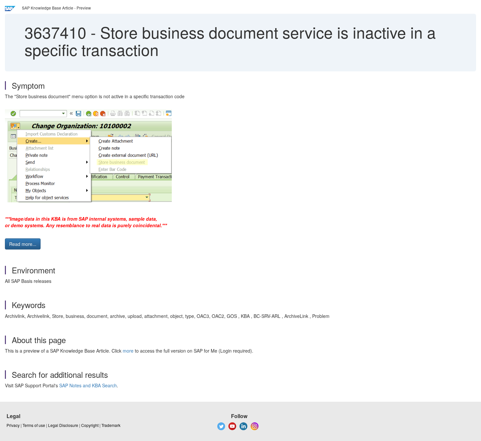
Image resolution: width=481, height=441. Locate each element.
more (128, 350)
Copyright (89, 425)
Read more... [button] (22, 244)
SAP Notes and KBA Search (88, 385)
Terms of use (34, 425)
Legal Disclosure (63, 425)
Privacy (13, 425)
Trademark (110, 425)
